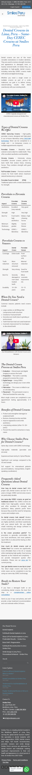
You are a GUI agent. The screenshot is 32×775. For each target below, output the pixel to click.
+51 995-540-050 (20, 4)
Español (17, 7)
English (12, 7)
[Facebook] (6, 767)
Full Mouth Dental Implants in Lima (14, 633)
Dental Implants (8, 630)
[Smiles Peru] (16, 13)
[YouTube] (19, 767)
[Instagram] (16, 767)
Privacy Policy (6, 760)
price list (25, 560)
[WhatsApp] (23, 767)
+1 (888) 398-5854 (17, 2)
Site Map (6, 762)
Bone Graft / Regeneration (11, 642)
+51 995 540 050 (10, 714)
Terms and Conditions (20, 760)
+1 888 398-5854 (20, 709)
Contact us (27, 7)
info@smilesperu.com (12, 718)
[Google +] (9, 767)
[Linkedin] (13, 767)
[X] (2, 767)
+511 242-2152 (11, 712)
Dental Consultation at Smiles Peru (14, 678)
